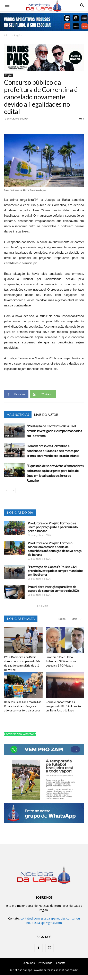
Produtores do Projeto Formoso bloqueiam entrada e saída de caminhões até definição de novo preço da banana (55, 548)
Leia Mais (42, 606)
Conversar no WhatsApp (20, 734)
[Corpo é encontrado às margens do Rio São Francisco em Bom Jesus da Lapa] (65, 685)
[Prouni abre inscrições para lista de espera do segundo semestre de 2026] (14, 592)
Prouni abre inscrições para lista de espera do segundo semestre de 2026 (54, 588)
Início (7, 35)
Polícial (9, 435)
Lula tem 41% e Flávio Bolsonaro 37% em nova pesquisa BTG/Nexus (61, 661)
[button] (82, 5)
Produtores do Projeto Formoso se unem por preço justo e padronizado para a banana (53, 527)
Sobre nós (29, 963)
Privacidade (45, 963)
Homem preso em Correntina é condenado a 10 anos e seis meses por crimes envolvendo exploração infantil (53, 450)
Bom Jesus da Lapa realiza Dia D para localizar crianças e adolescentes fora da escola (22, 706)
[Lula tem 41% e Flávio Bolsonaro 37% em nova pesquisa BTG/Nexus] (65, 640)
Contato (60, 963)
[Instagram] (49, 948)
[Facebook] (38, 948)
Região (18, 35)
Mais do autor (46, 414)
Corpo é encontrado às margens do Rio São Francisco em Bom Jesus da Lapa (64, 706)
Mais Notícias (18, 414)
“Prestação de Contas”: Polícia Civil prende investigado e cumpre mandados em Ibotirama (54, 431)
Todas (61, 618)
